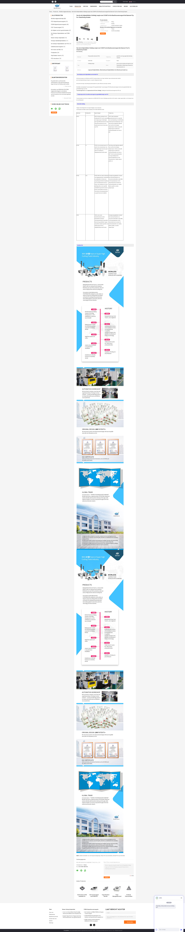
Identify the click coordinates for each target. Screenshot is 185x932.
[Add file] (156, 929)
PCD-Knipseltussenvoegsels (58, 21)
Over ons (85, 6)
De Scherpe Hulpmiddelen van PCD (60, 43)
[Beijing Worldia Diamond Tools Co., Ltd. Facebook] (52, 2)
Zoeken (114, 1)
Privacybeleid (66, 930)
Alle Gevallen (133, 6)
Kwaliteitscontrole (104, 6)
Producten (78, 6)
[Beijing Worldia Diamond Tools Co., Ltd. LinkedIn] (55, 2)
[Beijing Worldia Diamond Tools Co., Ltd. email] (53, 108)
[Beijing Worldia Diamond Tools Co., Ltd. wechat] (60, 108)
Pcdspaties (54, 52)
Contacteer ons (117, 6)
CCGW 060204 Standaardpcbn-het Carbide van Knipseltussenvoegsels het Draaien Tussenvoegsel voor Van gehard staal (94, 916)
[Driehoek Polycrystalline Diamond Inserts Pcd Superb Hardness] (129, 888)
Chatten (103, 33)
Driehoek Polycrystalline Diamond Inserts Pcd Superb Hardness (129, 895)
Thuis (70, 6)
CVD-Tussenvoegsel (56, 27)
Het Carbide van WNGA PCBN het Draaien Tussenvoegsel (94, 912)
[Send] (181, 929)
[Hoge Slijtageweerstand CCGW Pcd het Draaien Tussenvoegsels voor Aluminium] (117, 888)
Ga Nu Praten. (125, 1)
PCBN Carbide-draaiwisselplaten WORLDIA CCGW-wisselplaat (92, 920)
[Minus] (181, 898)
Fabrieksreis (93, 6)
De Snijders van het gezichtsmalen (59, 30)
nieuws (126, 6)
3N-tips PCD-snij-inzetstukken (106, 855)
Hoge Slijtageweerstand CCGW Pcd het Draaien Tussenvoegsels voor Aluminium (116, 895)
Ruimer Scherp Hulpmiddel (57, 37)
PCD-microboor (55, 58)
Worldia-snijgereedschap (65, 11)
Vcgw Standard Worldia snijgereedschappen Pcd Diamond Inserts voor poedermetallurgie (105, 895)
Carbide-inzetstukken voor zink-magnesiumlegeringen (89, 855)
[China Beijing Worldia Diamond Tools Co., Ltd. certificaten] (55, 68)
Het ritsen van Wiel (56, 49)
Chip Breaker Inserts (56, 55)
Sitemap (51, 922)
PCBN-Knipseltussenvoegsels (58, 24)
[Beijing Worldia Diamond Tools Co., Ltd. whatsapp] (56, 108)
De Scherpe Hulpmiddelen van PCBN (60, 33)
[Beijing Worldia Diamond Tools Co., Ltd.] (57, 6)
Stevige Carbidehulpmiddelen (58, 40)
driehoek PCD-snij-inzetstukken (119, 855)
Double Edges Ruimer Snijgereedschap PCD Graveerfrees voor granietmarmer (72, 916)
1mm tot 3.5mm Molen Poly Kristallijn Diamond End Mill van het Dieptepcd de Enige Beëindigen (72, 913)
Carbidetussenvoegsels (57, 46)
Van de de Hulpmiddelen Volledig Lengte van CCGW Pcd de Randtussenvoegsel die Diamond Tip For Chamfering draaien (86, 43)
